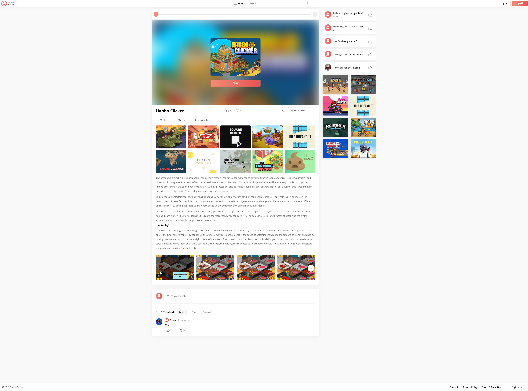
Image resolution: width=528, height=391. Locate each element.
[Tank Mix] (171, 136)
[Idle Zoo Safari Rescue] (267, 136)
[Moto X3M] (363, 127)
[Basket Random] (335, 84)
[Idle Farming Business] (267, 161)
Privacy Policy (470, 387)
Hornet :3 (338, 67)
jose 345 (337, 41)
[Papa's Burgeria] (335, 148)
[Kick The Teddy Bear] (203, 136)
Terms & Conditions (492, 387)
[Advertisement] (264, 359)
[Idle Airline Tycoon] (235, 161)
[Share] (282, 110)
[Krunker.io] (335, 127)
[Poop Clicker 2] (300, 161)
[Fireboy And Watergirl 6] (363, 84)
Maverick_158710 (342, 26)
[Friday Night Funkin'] (335, 106)
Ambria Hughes (341, 13)
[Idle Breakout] (300, 136)
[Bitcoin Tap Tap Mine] (203, 161)
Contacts (454, 387)
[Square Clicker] (235, 136)
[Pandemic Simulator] (171, 161)
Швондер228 (340, 54)
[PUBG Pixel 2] (363, 148)
